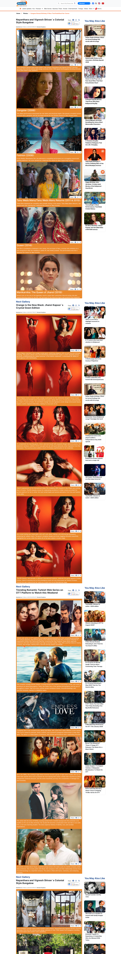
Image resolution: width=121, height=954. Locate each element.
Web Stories (48, 8)
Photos (25, 13)
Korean (65, 8)
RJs (34, 8)
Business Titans (57, 8)
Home (18, 13)
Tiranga (80, 8)
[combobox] (67, 3)
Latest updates (27, 8)
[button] (74, 3)
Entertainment (72, 8)
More (90, 8)
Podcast (38, 8)
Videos (86, 8)
